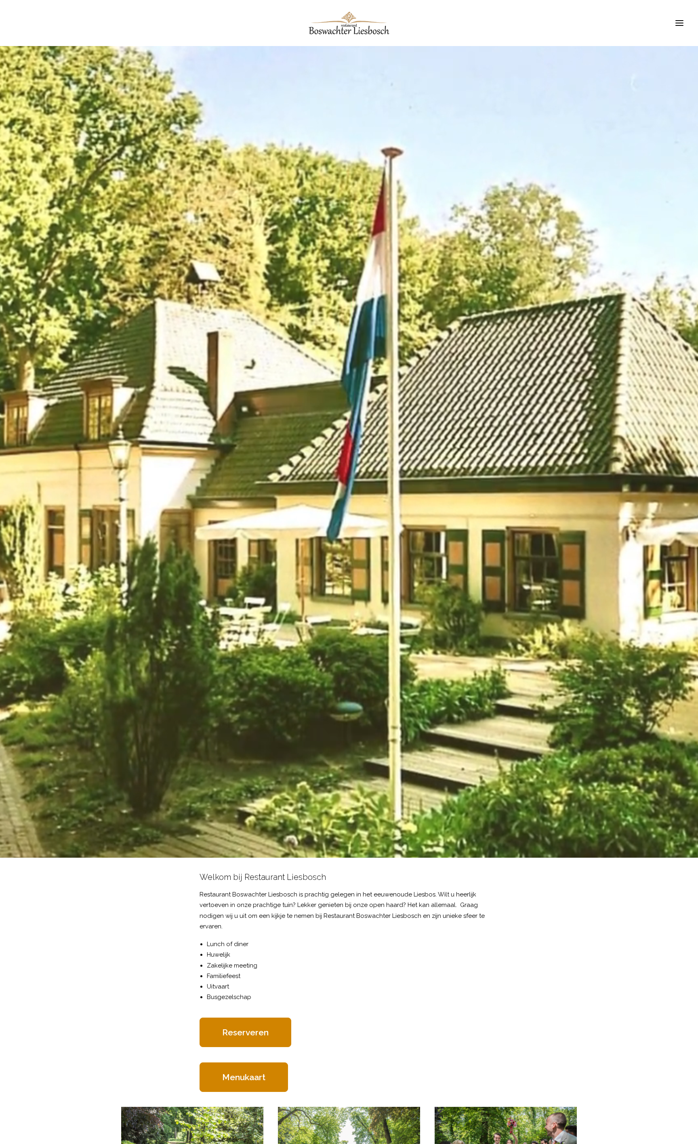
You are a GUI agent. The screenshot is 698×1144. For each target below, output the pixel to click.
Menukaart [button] (243, 1077)
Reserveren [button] (245, 1032)
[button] (679, 23)
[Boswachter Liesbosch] (349, 23)
